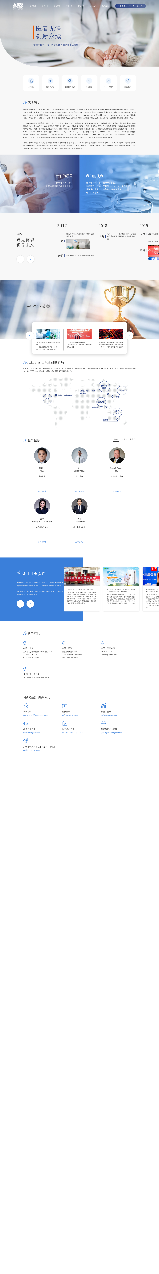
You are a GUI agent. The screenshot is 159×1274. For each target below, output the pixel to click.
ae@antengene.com (31, 750)
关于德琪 (33, 6)
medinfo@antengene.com (73, 732)
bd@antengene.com (31, 732)
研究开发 (57, 6)
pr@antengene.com (70, 715)
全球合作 (93, 6)
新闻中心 (81, 6)
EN (134, 6)
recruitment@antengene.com (35, 715)
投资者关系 (122, 6)
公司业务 (45, 6)
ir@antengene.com (109, 715)
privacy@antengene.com (111, 732)
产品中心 (69, 6)
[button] (20, 259)
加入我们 (105, 6)
